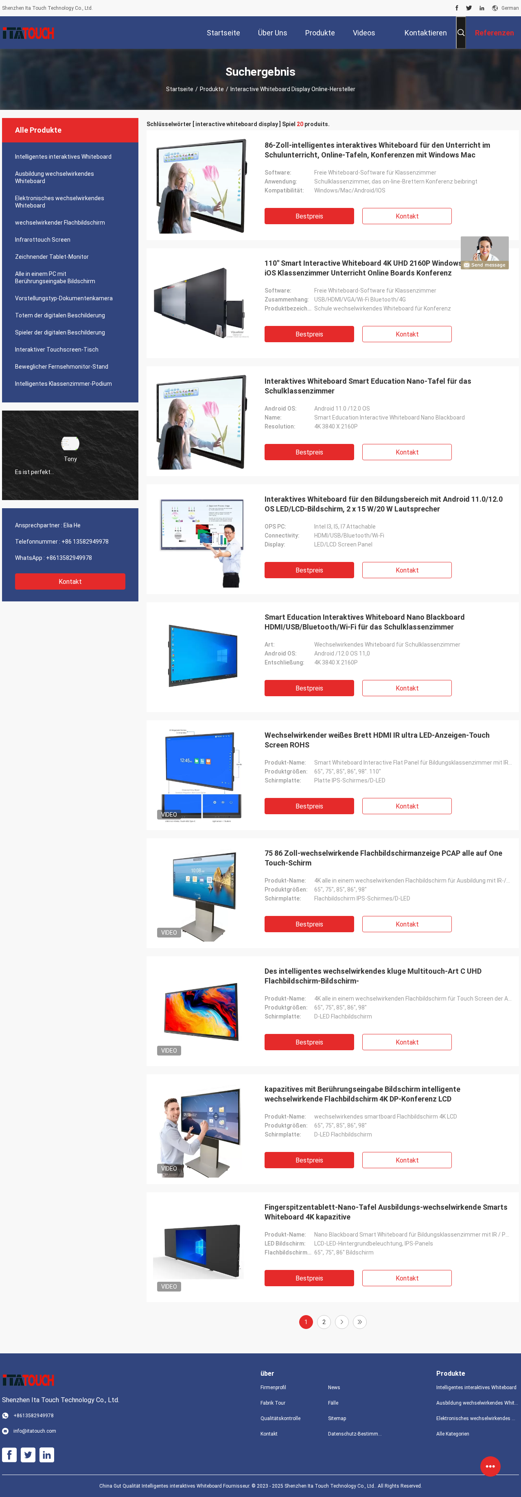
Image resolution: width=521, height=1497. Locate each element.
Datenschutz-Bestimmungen (355, 1434)
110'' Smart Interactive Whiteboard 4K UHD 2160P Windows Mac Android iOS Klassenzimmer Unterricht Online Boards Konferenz (386, 268)
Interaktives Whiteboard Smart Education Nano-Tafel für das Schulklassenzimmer (368, 386)
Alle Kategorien (452, 1434)
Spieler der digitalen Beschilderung (60, 332)
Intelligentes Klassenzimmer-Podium (63, 383)
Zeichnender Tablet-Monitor (52, 257)
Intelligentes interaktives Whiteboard (63, 156)
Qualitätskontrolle (280, 1418)
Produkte (212, 89)
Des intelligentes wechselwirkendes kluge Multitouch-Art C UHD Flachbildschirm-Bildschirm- (373, 976)
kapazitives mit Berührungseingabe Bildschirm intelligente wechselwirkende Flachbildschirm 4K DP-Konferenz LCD (362, 1094)
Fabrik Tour (272, 1403)
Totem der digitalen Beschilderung (60, 315)
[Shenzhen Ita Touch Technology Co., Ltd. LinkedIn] (482, 8)
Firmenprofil (273, 1387)
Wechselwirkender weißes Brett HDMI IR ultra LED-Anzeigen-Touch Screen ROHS (377, 740)
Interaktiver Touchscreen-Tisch (57, 349)
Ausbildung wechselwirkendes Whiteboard (54, 177)
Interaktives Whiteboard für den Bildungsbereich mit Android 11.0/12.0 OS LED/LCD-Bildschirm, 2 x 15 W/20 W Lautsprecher (384, 504)
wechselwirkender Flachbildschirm (60, 222)
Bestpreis (309, 216)
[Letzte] (360, 1322)
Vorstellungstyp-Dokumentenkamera (64, 298)
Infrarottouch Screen (42, 239)
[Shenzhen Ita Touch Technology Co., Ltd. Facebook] (457, 8)
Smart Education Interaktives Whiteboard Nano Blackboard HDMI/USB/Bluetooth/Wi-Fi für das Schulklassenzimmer (365, 622)
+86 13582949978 (85, 541)
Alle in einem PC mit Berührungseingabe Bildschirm (55, 277)
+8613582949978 (69, 558)
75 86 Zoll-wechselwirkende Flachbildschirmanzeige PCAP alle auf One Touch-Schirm (383, 858)
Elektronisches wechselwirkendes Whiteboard (59, 202)
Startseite (179, 89)
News (334, 1387)
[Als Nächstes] (342, 1322)
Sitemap (337, 1418)
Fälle (333, 1403)
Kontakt (70, 582)
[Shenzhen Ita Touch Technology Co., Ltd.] (28, 32)
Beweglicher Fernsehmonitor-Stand (61, 366)
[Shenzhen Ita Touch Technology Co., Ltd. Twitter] (469, 8)
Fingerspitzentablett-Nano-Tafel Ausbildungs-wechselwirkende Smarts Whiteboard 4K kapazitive (386, 1212)
